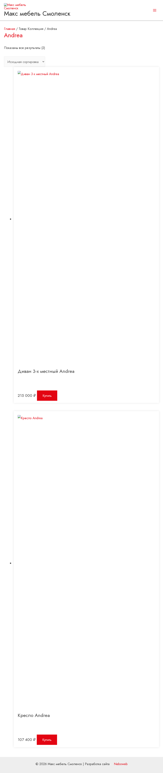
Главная (9, 28)
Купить (47, 395)
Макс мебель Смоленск (37, 13)
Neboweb (120, 764)
